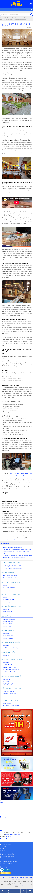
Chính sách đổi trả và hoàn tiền (9, 861)
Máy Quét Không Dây (8, 635)
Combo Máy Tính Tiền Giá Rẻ (10, 563)
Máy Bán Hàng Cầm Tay (9, 587)
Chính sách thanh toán (7, 859)
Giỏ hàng (30, 892)
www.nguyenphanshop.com (24, 539)
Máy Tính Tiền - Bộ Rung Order (11, 606)
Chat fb (23, 892)
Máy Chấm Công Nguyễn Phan (11, 659)
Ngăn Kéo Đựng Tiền (8, 652)
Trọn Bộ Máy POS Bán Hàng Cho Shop (12, 568)
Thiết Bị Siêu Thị (7, 703)
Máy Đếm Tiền (6, 679)
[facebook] (1, 839)
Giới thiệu (4, 846)
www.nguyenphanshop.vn (18, 884)
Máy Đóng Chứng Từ (8, 684)
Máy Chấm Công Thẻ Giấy (9, 667)
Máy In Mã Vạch (6, 616)
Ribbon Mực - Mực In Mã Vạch (10, 696)
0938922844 (9, 836)
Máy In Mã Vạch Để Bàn (9, 619)
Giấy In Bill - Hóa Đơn (8, 691)
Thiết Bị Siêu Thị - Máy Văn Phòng (11, 700)
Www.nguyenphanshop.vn (9, 539)
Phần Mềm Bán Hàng (8, 572)
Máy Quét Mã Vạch (7, 630)
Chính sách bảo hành (6, 858)
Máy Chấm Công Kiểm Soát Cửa (11, 669)
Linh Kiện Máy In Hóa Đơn (9, 602)
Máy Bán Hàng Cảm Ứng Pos (10, 582)
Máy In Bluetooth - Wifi (8, 599)
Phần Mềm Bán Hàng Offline (10, 575)
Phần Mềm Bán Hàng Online (10, 578)
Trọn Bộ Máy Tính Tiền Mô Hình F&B (12, 566)
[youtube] (6, 839)
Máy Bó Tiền (6, 681)
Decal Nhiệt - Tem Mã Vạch (9, 693)
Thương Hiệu (6, 585)
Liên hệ (4, 830)
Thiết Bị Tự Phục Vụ (8, 611)
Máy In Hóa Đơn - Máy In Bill (10, 594)
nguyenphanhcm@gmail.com (12, 834)
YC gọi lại (9, 892)
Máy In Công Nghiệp (8, 621)
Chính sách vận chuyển (7, 856)
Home (2, 892)
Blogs (3, 848)
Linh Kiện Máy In (7, 626)
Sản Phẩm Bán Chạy (8, 665)
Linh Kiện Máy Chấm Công (9, 672)
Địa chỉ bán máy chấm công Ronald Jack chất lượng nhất (17, 555)
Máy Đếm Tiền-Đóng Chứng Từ (11, 676)
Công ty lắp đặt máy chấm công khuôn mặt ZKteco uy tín (17, 549)
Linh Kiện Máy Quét (8, 638)
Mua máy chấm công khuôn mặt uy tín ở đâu (14, 557)
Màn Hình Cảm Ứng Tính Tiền (10, 642)
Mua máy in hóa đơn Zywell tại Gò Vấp (12, 547)
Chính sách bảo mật (6, 863)
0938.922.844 (16, 892)
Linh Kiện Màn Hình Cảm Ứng (10, 647)
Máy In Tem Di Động (8, 623)
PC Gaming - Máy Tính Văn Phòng (11, 705)
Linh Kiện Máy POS (8, 590)
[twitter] (3, 839)
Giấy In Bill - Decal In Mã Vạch (11, 688)
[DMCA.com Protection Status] (5, 873)
